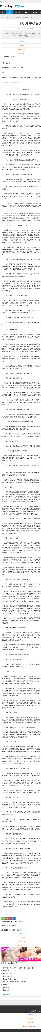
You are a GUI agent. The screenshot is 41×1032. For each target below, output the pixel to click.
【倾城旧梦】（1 (8, 987)
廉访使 (12, 56)
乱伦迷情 (34, 12)
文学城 (9, 12)
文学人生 (17, 12)
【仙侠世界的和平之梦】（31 (12, 970)
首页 (3, 12)
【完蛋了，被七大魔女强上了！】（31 (14, 982)
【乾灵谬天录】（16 (9, 973)
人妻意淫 (26, 12)
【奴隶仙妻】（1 (8, 990)
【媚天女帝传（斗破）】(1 (11, 979)
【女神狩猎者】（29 (9, 976)
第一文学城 (21, 29)
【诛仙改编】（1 (11, 925)
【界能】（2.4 (7, 984)
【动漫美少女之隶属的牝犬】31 (22, 17)
